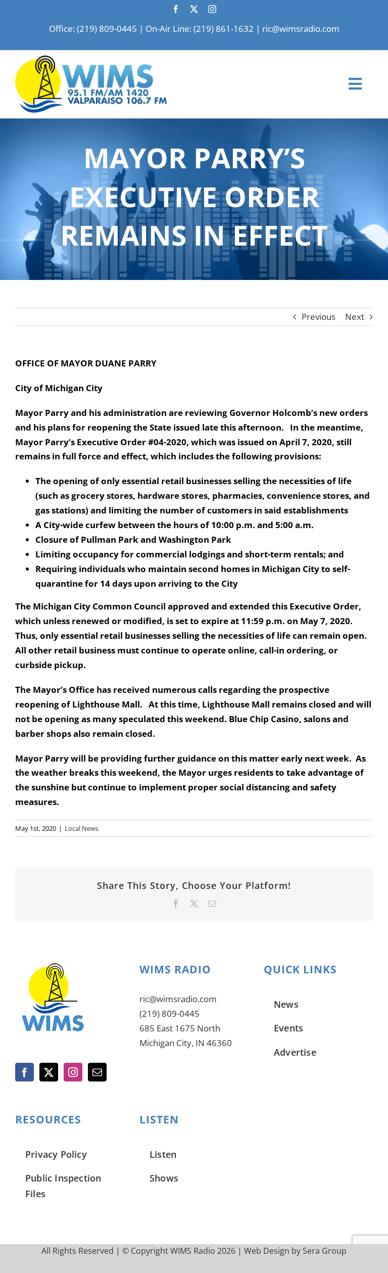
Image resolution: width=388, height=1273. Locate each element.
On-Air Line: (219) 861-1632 (200, 28)
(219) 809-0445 (169, 1013)
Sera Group (325, 1250)
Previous (318, 316)
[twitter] (194, 9)
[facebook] (176, 9)
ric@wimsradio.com (301, 28)
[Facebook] (24, 1072)
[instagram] (212, 9)
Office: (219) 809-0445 (93, 28)
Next (354, 316)
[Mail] (97, 1072)
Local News (82, 828)
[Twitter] (48, 1072)
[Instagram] (73, 1072)
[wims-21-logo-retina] (91, 60)
